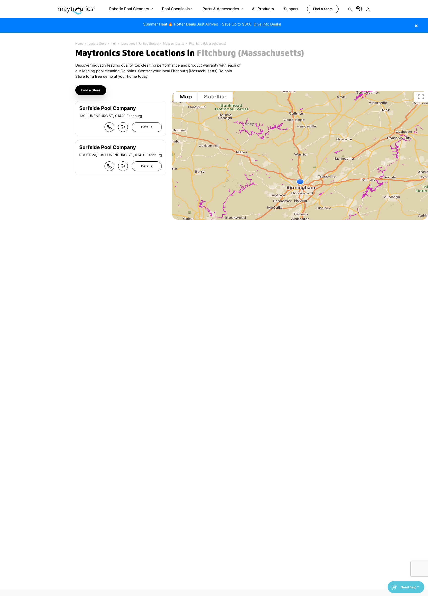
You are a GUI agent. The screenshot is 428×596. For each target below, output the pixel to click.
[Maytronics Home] (76, 7)
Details (146, 127)
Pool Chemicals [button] (176, 8)
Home (79, 43)
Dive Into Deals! (267, 24)
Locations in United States (140, 43)
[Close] (424, 23)
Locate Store (98, 43)
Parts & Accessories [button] (221, 8)
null (113, 43)
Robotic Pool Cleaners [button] (129, 8)
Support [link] (291, 8)
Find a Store (90, 90)
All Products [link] (263, 8)
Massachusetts (173, 43)
